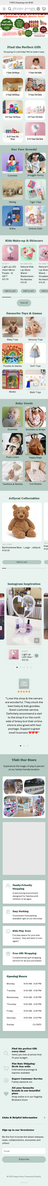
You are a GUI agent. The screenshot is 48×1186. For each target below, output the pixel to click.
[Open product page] (12, 163)
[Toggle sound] (36, 640)
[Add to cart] (36, 655)
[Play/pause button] (11, 592)
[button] (4, 9)
